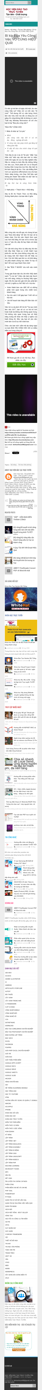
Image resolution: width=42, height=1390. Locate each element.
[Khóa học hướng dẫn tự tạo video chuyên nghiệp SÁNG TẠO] (8, 962)
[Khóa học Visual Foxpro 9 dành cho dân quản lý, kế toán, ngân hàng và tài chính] (8, 673)
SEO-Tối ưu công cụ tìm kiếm (16, 1219)
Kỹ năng (13, 465)
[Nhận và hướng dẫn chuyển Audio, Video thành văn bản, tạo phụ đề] (8, 932)
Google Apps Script (13, 1063)
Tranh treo (9, 1253)
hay (6, 1085)
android (8, 985)
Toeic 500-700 (10, 1250)
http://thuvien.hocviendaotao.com (21, 440)
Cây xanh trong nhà (13, 1001)
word (7, 1268)
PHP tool (8, 1191)
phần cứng (9, 1184)
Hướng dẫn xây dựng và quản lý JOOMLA (21, 1100)
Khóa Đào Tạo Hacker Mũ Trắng (16, 586)
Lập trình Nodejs (12, 1159)
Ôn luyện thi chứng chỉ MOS (16, 1181)
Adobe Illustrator (12, 979)
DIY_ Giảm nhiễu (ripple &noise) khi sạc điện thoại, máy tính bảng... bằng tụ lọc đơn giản (25, 791)
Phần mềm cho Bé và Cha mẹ (16, 1187)
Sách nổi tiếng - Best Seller (16, 1212)
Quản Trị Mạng (11, 1206)
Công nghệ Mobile (12, 1010)
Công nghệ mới (11, 1013)
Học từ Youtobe (11, 1094)
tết (6, 1237)
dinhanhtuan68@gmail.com (23, 444)
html (7, 1097)
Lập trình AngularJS (13, 1144)
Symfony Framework (13, 1234)
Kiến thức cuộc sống (13, 1128)
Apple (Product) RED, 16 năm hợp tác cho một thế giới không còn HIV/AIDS (24, 893)
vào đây (23, 360)
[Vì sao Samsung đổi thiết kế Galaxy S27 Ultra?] (8, 867)
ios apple (9, 1106)
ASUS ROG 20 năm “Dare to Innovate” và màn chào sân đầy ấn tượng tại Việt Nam (25, 884)
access (8, 976)
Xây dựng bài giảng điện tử (16, 1275)
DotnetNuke (10, 1022)
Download (9, 1025)
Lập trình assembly (13, 1147)
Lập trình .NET (10, 1141)
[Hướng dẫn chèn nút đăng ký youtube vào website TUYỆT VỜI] (8, 848)
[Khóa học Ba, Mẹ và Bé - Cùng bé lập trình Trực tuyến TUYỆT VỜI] (8, 685)
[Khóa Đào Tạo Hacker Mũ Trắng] (8, 664)
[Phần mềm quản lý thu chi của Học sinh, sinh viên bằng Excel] (8, 944)
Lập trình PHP (10, 1163)
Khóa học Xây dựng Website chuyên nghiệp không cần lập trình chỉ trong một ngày (24, 695)
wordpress (9, 1272)
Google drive (10, 1069)
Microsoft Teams (12, 1169)
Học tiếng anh (10, 1091)
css (6, 1019)
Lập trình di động (12, 1150)
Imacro (8, 1103)
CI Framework (10, 1004)
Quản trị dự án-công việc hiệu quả (18, 1203)
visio (7, 1262)
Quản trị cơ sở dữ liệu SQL (15, 1200)
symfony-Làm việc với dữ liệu (24, 825)
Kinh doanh (9, 1131)
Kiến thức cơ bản (12, 1125)
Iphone (8, 1110)
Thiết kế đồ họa (11, 1240)
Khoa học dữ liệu (12, 1113)
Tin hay (8, 1243)
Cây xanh (8, 997)
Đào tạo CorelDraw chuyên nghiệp (19, 1029)
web (7, 1265)
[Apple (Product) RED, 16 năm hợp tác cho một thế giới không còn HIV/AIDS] (8, 895)
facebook (9, 1044)
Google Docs (10, 1066)
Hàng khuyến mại (12, 1082)
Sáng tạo (9, 1215)
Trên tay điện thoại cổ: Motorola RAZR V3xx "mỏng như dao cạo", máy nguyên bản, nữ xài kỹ (20, 804)
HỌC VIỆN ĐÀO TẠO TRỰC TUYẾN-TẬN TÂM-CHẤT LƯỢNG (19, 1376)
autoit (7, 991)
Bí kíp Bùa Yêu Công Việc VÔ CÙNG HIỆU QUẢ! (20, 39)
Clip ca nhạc (10, 1007)
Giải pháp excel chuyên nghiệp (17, 1050)
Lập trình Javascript (13, 1156)
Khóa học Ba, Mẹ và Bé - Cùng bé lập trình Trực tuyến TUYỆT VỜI (24, 682)
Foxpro (8, 1047)
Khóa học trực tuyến (13, 1119)
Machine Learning (12, 1166)
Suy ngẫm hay (10, 1228)
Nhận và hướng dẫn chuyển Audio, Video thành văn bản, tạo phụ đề (25, 929)
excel (7, 1041)
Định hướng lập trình (13, 1035)
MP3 (6, 1172)
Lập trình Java (10, 1153)
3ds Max (8, 973)
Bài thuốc (9, 994)
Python (8, 1197)
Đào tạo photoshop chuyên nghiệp (19, 1032)
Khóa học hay (10, 1116)
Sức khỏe (9, 1231)
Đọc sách (9, 1038)
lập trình (9, 1138)
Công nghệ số (10, 1016)
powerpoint (10, 1194)
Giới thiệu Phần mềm (13, 1060)
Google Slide (10, 1075)
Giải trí (8, 1054)
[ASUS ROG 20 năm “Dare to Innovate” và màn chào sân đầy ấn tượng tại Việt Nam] (8, 888)
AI (6, 982)
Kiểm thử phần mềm (12, 1122)
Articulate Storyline (13, 988)
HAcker (8, 1078)
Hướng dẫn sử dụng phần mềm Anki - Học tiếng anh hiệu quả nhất (24, 779)
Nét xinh (8, 1178)
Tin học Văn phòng (24, 465)
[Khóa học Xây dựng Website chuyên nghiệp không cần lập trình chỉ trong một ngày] (8, 698)
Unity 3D (8, 1256)
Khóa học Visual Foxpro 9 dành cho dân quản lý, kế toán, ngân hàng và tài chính (24, 669)
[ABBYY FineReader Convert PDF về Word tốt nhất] (8, 912)
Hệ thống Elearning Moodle (16, 1088)
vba (6, 1259)
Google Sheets (11, 1072)
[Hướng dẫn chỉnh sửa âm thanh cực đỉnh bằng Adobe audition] (8, 953)
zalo (7, 1278)
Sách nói (8, 1209)
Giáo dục (8, 1057)
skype (7, 1222)
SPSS (7, 1225)
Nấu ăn (8, 1175)
